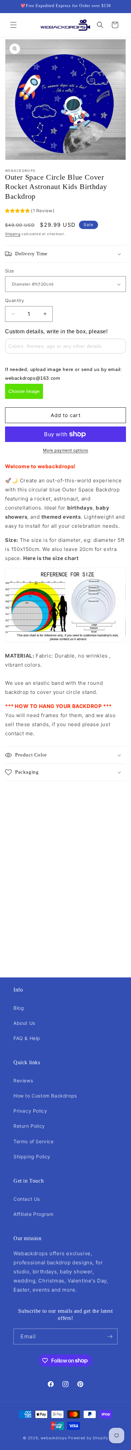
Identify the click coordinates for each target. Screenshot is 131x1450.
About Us (24, 1023)
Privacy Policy (30, 1111)
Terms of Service (33, 1141)
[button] (13, 24)
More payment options (65, 450)
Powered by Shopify (88, 1438)
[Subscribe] (109, 1336)
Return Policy (29, 1126)
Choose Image (24, 391)
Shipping (12, 234)
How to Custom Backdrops (45, 1096)
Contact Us (26, 1199)
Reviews (23, 1080)
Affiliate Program (33, 1214)
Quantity (14, 300)
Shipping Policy (31, 1156)
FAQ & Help (26, 1038)
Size (9, 270)
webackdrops (54, 1438)
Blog (18, 1008)
